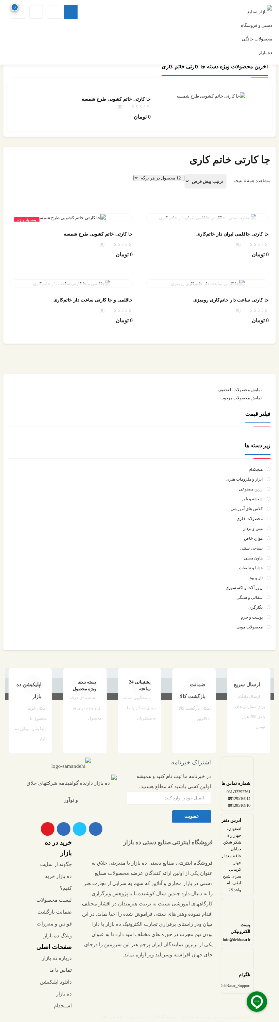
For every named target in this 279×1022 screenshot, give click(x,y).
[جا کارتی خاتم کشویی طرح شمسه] (211, 95)
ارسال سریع (247, 684)
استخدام (63, 1005)
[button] (19, 12)
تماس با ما (60, 970)
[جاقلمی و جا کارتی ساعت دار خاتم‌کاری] (71, 283)
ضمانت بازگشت (54, 912)
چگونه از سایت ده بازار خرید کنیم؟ (56, 876)
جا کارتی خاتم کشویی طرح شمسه (116, 99)
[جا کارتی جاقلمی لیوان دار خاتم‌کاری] (207, 217)
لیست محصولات (54, 900)
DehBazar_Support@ (233, 985)
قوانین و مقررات (54, 923)
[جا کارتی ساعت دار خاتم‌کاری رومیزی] (208, 283)
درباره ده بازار (57, 958)
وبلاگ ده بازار (58, 935)
